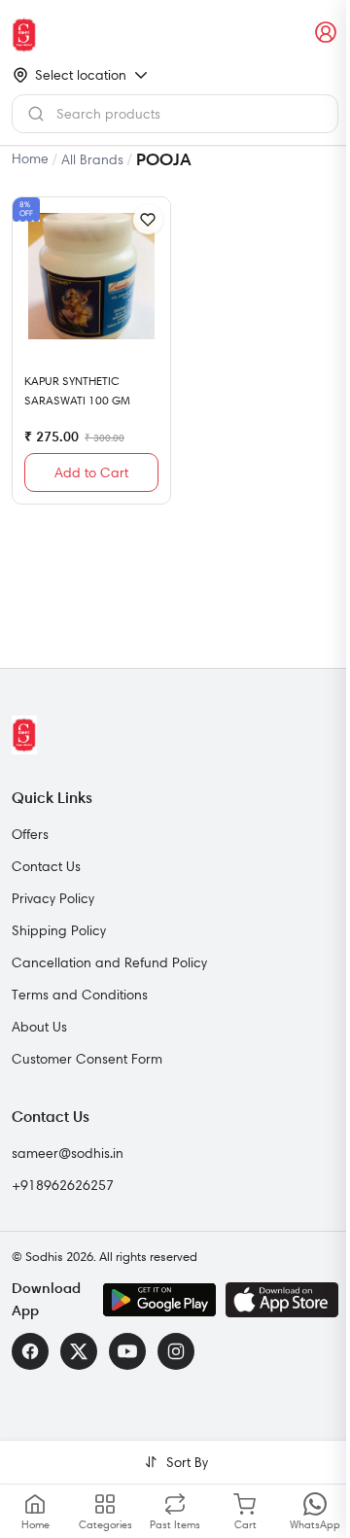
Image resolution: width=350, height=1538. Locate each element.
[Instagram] (176, 1351)
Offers (30, 834)
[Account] (326, 33)
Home (30, 158)
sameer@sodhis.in (67, 1153)
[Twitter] (78, 1351)
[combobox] (175, 113)
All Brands (92, 159)
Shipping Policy (59, 930)
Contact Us (46, 866)
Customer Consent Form (87, 1058)
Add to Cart (91, 472)
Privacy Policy (53, 898)
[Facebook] (30, 1351)
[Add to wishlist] (147, 219)
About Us (39, 1026)
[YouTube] (127, 1351)
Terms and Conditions (80, 994)
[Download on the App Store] (282, 1299)
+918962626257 (63, 1185)
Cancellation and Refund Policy (109, 962)
